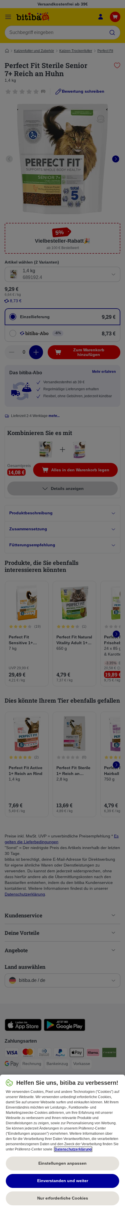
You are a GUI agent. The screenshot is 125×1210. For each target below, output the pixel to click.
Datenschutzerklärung (73, 1149)
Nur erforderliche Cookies (62, 1198)
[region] (62, 1142)
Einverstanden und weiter (62, 1180)
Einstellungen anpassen (62, 1163)
